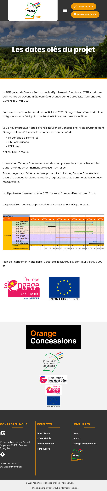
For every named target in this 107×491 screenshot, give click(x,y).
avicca (76, 438)
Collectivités (44, 438)
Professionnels (45, 443)
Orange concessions (84, 443)
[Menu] (65, 10)
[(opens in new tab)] (53, 336)
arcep (76, 433)
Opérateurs (43, 433)
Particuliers (43, 448)
